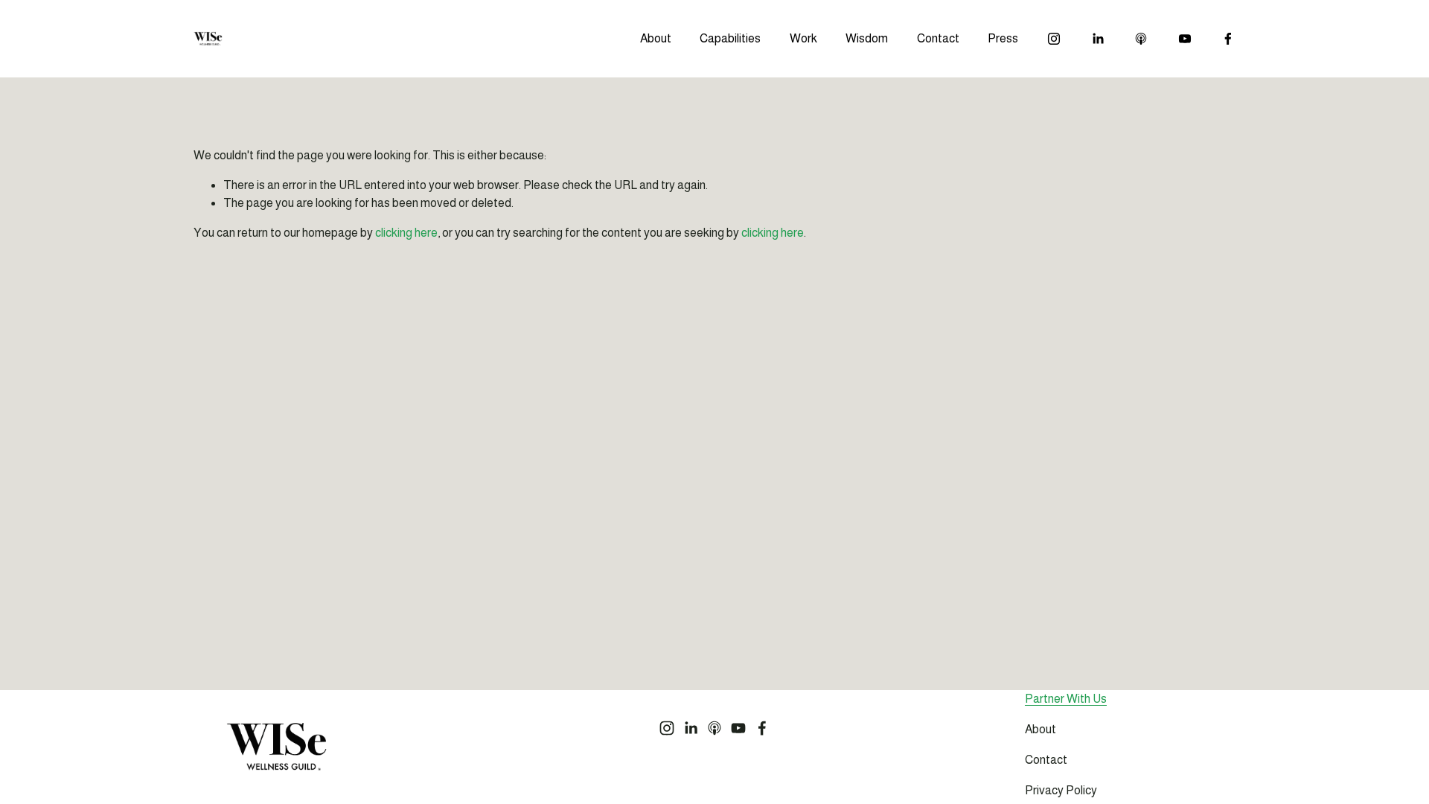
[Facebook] (1228, 38)
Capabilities (730, 38)
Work (803, 38)
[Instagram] (1053, 38)
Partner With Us (1066, 698)
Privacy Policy (1061, 790)
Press (1003, 38)
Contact (938, 38)
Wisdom (866, 38)
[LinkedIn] (1097, 38)
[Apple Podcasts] (1141, 38)
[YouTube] (1184, 38)
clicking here (406, 232)
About (655, 38)
